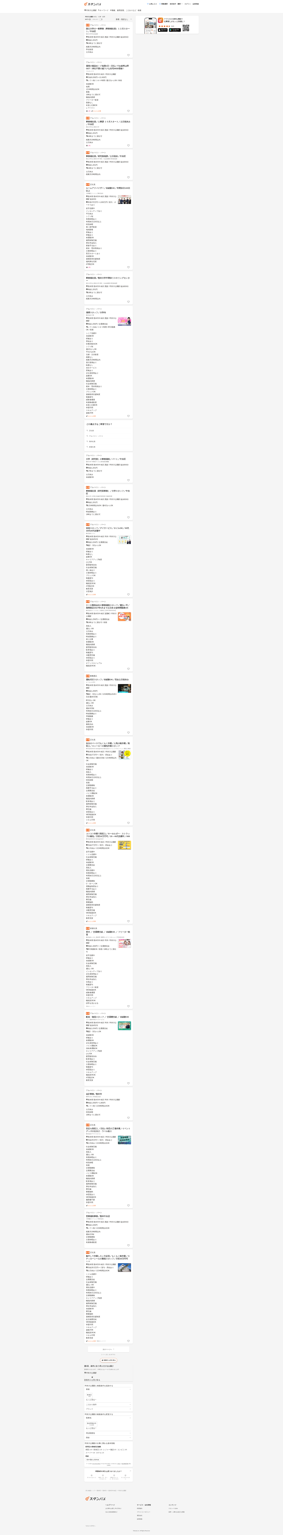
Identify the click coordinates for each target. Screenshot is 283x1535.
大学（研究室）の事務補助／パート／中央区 (106, 459)
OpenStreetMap (96, 1463)
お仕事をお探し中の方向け (113, 1508)
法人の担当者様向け (111, 1512)
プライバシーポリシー (143, 1512)
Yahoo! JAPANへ (91, 1526)
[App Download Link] (163, 30)
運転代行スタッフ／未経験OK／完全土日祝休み (107, 679)
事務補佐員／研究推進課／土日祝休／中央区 (106, 156)
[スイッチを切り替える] (101, 19)
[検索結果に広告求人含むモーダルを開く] (90, 19)
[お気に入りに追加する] (128, 55)
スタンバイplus (173, 1508)
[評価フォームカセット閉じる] (130, 1470)
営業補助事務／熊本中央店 (98, 1216)
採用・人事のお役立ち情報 (177, 1512)
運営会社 (139, 1515)
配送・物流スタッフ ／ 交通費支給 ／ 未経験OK (107, 1017)
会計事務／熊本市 (94, 1094)
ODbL (118, 1463)
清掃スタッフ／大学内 (96, 312)
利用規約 (139, 1508)
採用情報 (139, 1519)
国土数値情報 (125, 1463)
